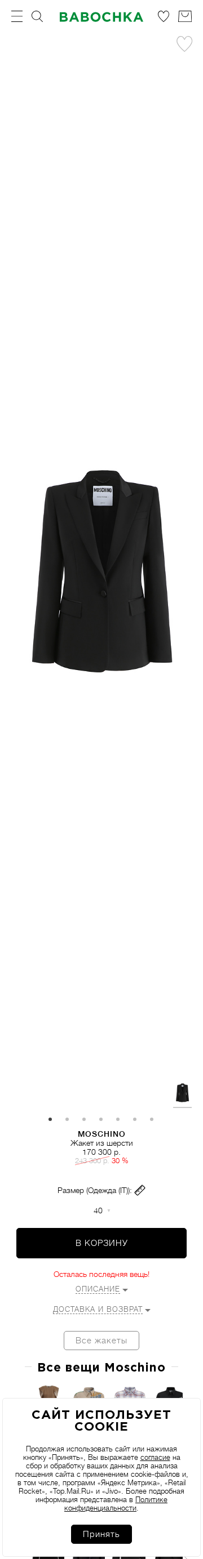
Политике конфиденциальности (115, 1503)
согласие (155, 1457)
